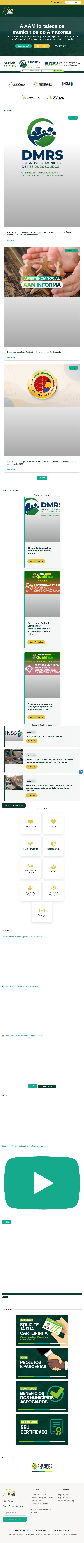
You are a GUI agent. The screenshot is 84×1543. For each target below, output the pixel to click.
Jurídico (53, 871)
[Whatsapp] (61, 2)
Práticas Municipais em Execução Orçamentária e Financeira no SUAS (40, 707)
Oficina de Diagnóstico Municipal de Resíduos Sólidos (39, 551)
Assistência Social (30, 871)
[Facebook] (51, 2)
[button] (79, 11)
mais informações (36, 561)
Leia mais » (11, 240)
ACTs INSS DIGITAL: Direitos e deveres (44, 736)
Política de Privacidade (23, 1530)
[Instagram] (54, 2)
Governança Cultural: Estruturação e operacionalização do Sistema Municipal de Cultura (38, 628)
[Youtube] (58, 2)
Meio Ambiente (30, 849)
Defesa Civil (53, 849)
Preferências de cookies (60, 1530)
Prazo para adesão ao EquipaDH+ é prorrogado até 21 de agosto (34, 352)
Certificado (32, 741)
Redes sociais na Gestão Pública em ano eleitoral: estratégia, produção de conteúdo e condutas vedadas (49, 788)
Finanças (42, 915)
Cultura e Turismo (53, 893)
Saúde (53, 826)
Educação (31, 826)
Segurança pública (30, 893)
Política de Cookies (41, 1530)
